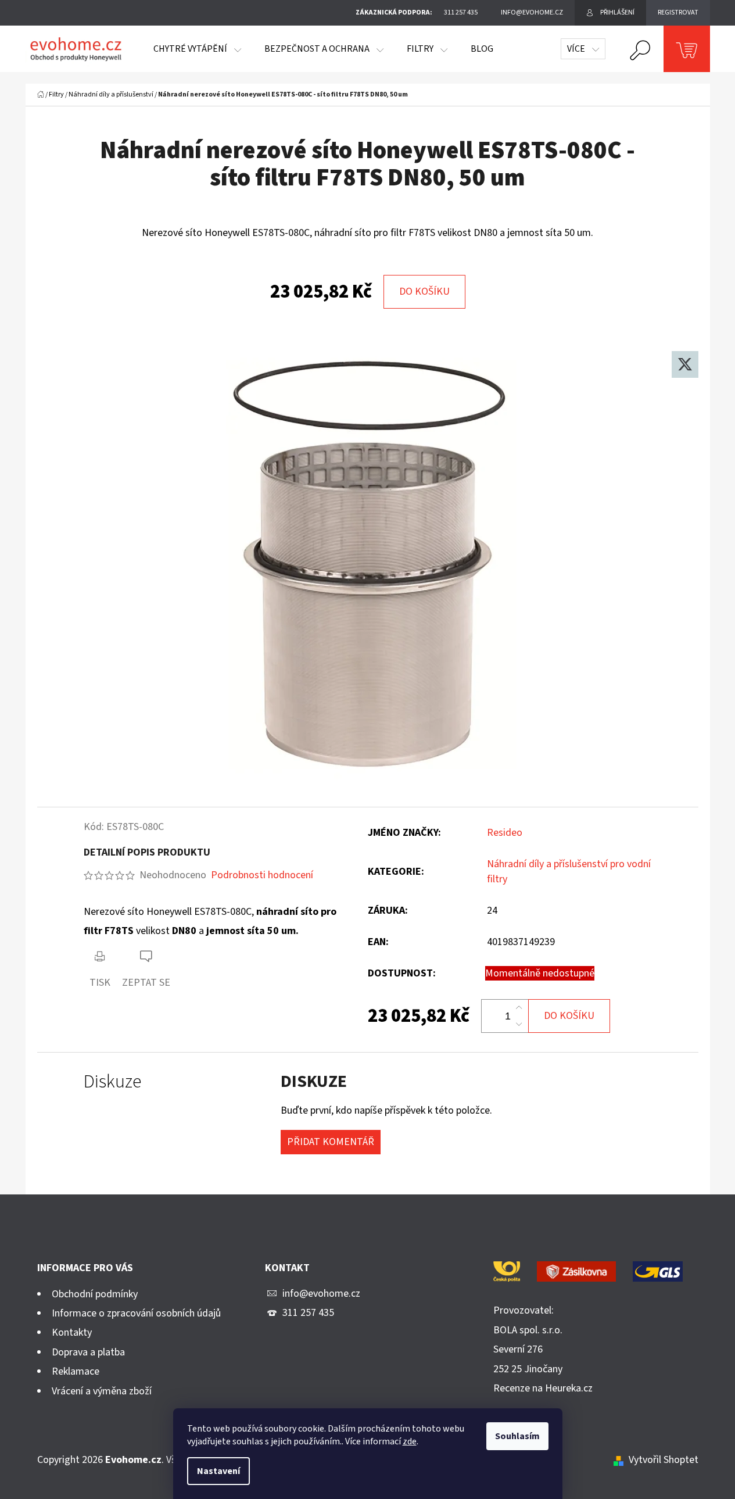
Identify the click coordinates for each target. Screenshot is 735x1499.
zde (410, 1441)
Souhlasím (517, 1436)
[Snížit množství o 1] (519, 1024)
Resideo (504, 832)
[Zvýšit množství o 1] (519, 1008)
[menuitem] (197, 49)
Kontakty (72, 1332)
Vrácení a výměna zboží (102, 1391)
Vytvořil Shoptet (663, 1460)
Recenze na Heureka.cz (543, 1388)
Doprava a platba (88, 1352)
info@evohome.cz (321, 1293)
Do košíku (424, 291)
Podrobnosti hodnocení (262, 875)
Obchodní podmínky (95, 1294)
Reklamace (75, 1371)
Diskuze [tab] (112, 1082)
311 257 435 (308, 1312)
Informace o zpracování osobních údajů (136, 1313)
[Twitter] (685, 364)
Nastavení (218, 1471)
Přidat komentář (330, 1142)
